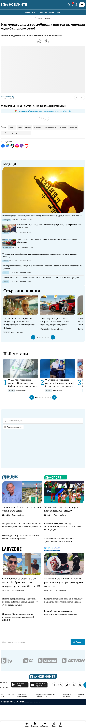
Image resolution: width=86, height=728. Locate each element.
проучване (37, 127)
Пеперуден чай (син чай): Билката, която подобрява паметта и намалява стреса (64, 600)
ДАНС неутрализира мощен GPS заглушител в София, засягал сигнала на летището (21, 383)
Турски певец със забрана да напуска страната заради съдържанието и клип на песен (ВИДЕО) (39, 255)
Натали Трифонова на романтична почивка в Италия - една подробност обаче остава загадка (20, 601)
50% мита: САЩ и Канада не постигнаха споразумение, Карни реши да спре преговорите (49, 225)
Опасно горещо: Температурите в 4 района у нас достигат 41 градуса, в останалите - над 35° (42, 215)
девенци (14, 133)
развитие (63, 127)
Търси (78, 642)
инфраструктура (50, 127)
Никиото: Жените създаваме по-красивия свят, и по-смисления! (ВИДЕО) (18, 616)
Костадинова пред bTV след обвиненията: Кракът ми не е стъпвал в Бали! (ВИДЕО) (63, 526)
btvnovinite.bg (7, 96)
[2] (72, 5)
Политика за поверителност (22, 695)
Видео (58, 12)
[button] (33, 337)
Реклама (11, 694)
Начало (39, 18)
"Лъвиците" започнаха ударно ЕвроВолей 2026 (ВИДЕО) (61, 508)
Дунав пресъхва (31, 12)
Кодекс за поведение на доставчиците (45, 695)
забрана (28, 127)
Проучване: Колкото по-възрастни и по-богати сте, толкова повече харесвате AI (21, 525)
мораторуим (25, 133)
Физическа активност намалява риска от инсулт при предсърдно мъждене (63, 582)
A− (76, 97)
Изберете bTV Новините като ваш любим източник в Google (45, 111)
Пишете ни (81, 695)
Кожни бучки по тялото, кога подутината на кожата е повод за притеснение (60, 612)
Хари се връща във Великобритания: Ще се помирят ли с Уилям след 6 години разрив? (40, 277)
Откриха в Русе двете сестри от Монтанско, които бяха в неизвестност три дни (59, 382)
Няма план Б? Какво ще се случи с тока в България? (21, 508)
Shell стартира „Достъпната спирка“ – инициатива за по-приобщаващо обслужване (47, 240)
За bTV (2, 695)
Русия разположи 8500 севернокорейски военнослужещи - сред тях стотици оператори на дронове (42, 267)
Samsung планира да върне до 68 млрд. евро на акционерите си (21, 537)
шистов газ (73, 127)
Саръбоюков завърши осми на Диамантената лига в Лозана (59, 540)
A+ (82, 97)
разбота (5, 133)
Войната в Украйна (47, 12)
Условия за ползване (67, 695)
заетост (12, 127)
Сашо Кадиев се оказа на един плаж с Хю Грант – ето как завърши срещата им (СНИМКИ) (21, 582)
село (20, 127)
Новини (47, 18)
